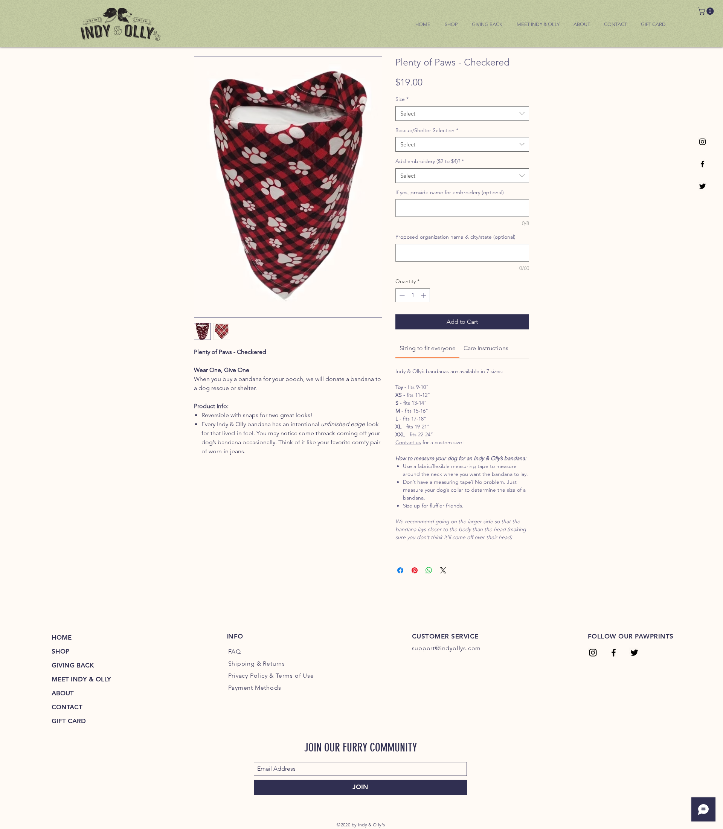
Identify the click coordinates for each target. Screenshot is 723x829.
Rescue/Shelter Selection (426, 130)
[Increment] (424, 295)
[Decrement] (401, 295)
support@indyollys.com (446, 648)
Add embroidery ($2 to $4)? (429, 161)
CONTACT (67, 707)
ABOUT (63, 693)
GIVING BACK (73, 665)
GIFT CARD (69, 721)
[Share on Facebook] (400, 570)
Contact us (408, 442)
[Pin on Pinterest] (414, 570)
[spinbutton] (412, 295)
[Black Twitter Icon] (702, 186)
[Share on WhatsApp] (428, 570)
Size (402, 99)
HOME (62, 637)
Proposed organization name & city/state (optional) (455, 236)
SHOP (60, 651)
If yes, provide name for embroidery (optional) (449, 192)
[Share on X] (443, 570)
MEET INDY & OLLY (81, 679)
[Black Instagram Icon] (702, 141)
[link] (706, 11)
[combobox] (462, 113)
